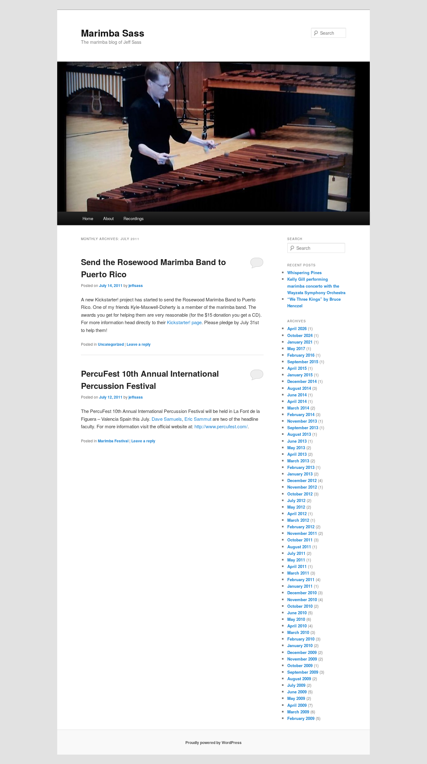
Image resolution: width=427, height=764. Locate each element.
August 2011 (299, 547)
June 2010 (297, 613)
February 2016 (300, 355)
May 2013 (296, 447)
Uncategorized (111, 344)
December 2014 (302, 381)
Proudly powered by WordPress (213, 742)
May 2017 (296, 348)
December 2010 (302, 593)
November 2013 (302, 421)
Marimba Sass (112, 32)
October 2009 (300, 665)
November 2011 (302, 533)
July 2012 (296, 500)
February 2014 (300, 414)
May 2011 (296, 560)
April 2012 (297, 513)
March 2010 (298, 632)
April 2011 (297, 566)
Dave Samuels (167, 418)
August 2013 (299, 434)
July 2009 (296, 685)
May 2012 (296, 507)
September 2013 (302, 427)
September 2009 (302, 672)
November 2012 (302, 487)
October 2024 (300, 335)
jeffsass (135, 285)
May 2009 (296, 698)
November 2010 (302, 599)
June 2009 (297, 692)
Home (88, 218)
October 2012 (300, 494)
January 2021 (300, 342)
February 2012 (300, 527)
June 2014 (297, 395)
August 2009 (299, 678)
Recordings (133, 218)
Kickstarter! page (184, 322)
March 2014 (298, 408)
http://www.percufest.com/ (221, 426)
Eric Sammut (197, 418)
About (108, 218)
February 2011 (300, 579)
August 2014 (299, 388)
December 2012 (302, 480)
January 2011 (300, 586)
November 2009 (302, 659)
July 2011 (296, 553)
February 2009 (300, 718)
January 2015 (300, 375)
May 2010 (296, 619)
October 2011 (300, 540)
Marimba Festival (113, 441)
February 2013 (300, 467)
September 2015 (302, 361)
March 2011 (298, 573)
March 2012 (298, 520)
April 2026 (297, 328)
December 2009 (302, 652)
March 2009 (298, 712)
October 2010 (300, 606)
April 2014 (297, 401)
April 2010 (297, 626)
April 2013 (297, 454)
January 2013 (300, 474)
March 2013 (298, 461)
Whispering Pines (304, 272)
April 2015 (297, 368)
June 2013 (297, 441)
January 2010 (300, 645)
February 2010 (300, 639)
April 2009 (297, 705)
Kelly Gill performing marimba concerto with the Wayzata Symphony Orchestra (316, 285)
